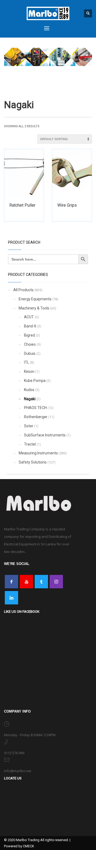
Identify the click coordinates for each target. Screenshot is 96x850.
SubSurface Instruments (45, 435)
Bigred (29, 335)
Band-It (30, 326)
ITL (26, 362)
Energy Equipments (35, 299)
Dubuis (29, 353)
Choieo (30, 344)
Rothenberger (35, 417)
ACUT (29, 317)
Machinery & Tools (34, 308)
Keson (29, 371)
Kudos (29, 390)
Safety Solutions (33, 462)
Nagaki (29, 399)
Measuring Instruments (38, 453)
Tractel (30, 444)
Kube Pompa (35, 380)
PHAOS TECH (35, 408)
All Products (23, 290)
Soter (28, 426)
